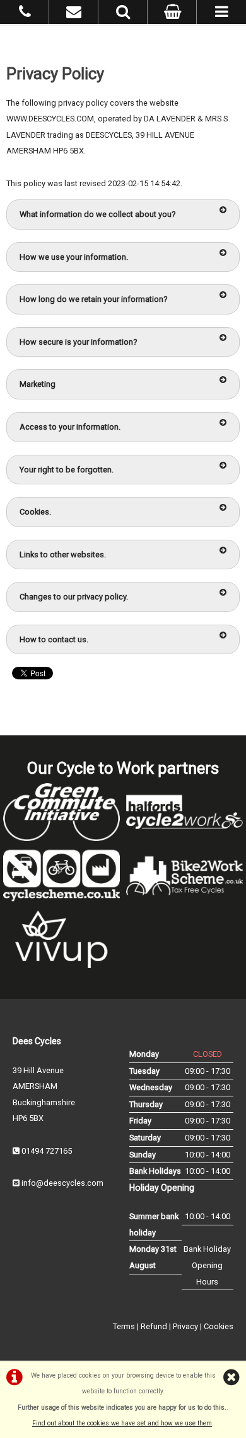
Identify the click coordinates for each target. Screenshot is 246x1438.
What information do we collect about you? (97, 214)
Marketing (38, 384)
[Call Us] (25, 14)
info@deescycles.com (62, 1183)
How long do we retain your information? (93, 299)
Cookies (218, 1326)
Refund (154, 1326)
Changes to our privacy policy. (74, 596)
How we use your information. (74, 257)
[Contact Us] (73, 14)
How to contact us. (54, 639)
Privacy (185, 1326)
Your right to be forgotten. (67, 469)
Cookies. (35, 511)
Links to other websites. (63, 554)
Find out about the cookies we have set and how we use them (122, 1423)
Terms (124, 1326)
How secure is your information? (78, 342)
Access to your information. (70, 427)
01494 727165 (46, 1151)
